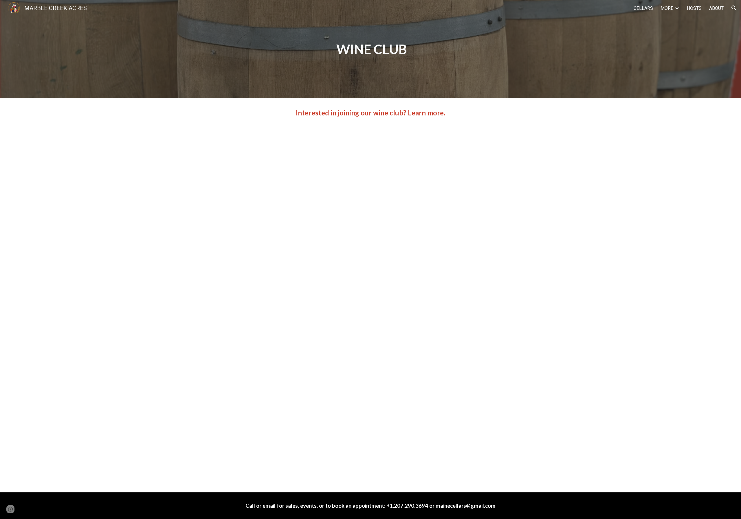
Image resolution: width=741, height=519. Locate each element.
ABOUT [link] (716, 8)
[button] (734, 8)
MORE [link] (667, 8)
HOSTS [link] (694, 8)
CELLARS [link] (643, 8)
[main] (370, 49)
